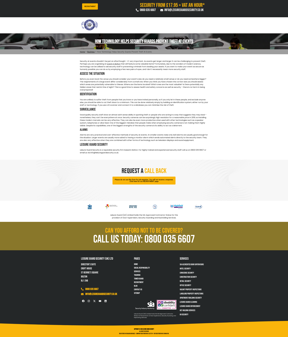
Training (137, 275)
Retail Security (185, 281)
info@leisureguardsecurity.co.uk (101, 294)
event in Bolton (113, 64)
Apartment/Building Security (191, 298)
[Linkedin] (105, 301)
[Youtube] (100, 301)
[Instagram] (89, 301)
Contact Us (138, 289)
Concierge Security (187, 272)
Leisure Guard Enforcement (190, 306)
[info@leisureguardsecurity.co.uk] (82, 294)
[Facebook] (83, 301)
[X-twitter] (94, 301)
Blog (135, 286)
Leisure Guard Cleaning (188, 302)
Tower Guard (138, 278)
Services (137, 271)
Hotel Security (185, 268)
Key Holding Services (187, 310)
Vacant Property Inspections (190, 289)
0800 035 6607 (92, 289)
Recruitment (138, 282)
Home (136, 264)
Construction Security (188, 277)
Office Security (185, 285)
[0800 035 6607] (82, 289)
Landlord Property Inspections (191, 293)
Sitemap (137, 293)
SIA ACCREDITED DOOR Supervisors (192, 264)
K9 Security (184, 314)
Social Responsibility (142, 268)
